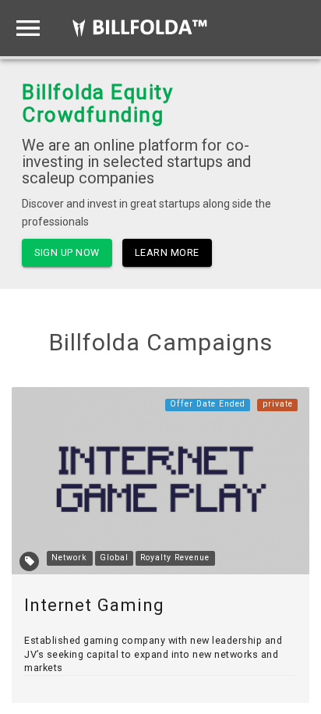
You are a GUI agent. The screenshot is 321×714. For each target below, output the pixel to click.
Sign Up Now (67, 252)
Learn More (167, 252)
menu (28, 28)
